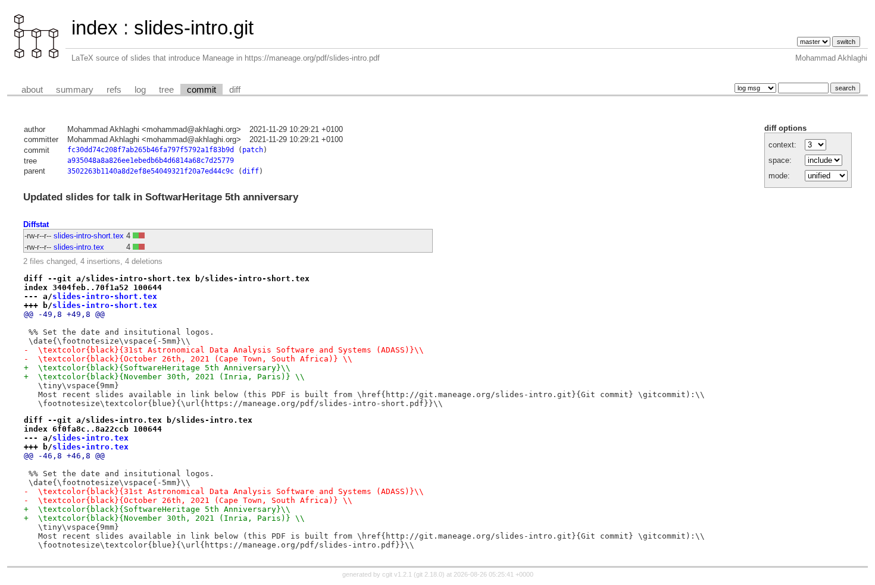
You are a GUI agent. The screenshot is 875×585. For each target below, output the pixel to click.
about (32, 90)
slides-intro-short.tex (89, 235)
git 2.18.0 (429, 574)
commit (201, 90)
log (140, 90)
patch (252, 150)
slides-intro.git (194, 28)
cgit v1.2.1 (397, 574)
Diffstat (36, 224)
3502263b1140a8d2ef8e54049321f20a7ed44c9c (150, 171)
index (94, 28)
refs (114, 90)
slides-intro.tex (79, 247)
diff (234, 90)
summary (74, 90)
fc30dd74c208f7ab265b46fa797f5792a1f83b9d (150, 150)
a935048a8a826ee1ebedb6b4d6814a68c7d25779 (150, 160)
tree (166, 90)
